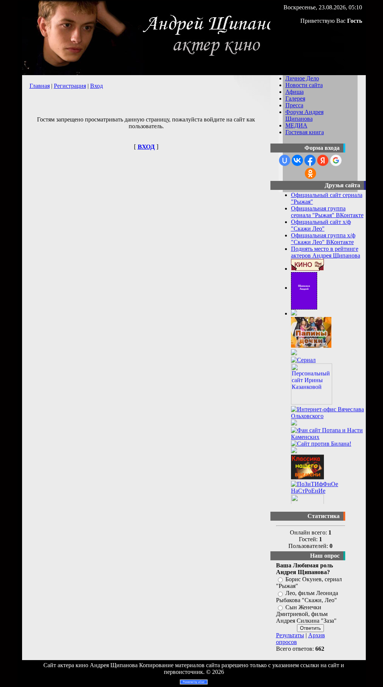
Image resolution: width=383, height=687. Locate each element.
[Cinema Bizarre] (294, 425)
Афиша (294, 92)
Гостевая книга (304, 132)
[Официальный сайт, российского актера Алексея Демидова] (294, 313)
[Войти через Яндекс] (322, 160)
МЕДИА (296, 125)
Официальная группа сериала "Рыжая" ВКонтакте (327, 211)
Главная (40, 86)
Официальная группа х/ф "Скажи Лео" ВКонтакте (323, 238)
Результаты (290, 635)
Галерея (295, 98)
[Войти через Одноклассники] (310, 173)
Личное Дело (302, 78)
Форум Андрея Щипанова (304, 115)
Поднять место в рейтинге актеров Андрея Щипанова (325, 252)
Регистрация (70, 86)
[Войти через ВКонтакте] (297, 160)
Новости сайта (304, 85)
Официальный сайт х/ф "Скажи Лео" (321, 225)
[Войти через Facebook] (310, 160)
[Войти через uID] (284, 160)
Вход (96, 86)
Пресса (294, 105)
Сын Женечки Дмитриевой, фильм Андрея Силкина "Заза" (306, 614)
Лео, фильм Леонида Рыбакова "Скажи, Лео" (307, 596)
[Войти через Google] (336, 160)
